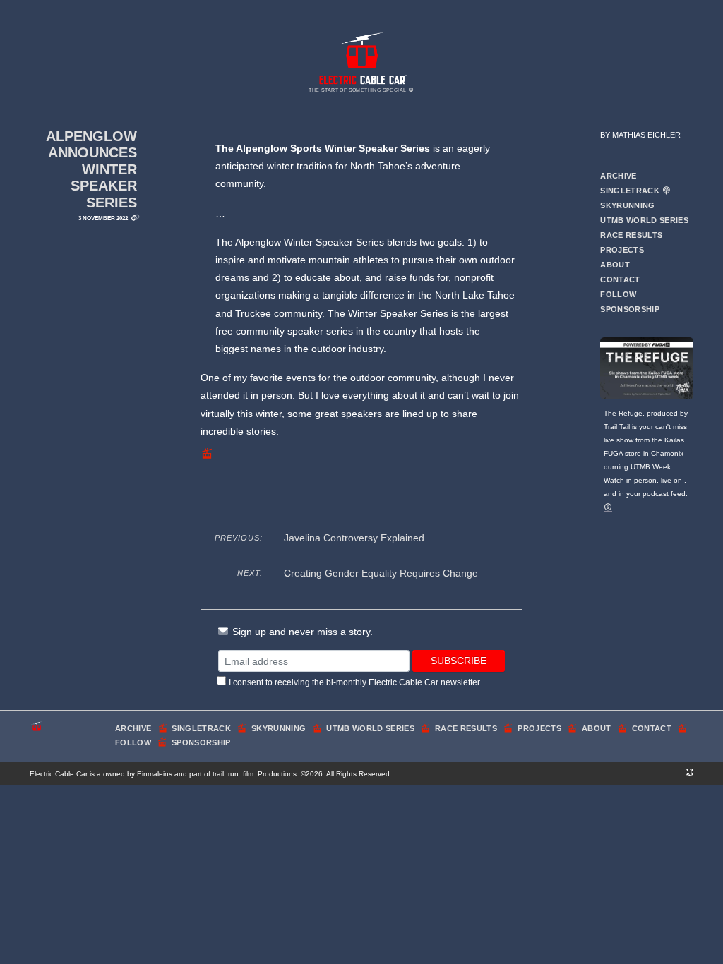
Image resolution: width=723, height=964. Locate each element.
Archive (618, 175)
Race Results (631, 235)
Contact (620, 279)
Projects (622, 250)
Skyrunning (627, 205)
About (615, 264)
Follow (618, 294)
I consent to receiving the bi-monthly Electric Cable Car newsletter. (355, 682)
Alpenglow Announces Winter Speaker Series (91, 169)
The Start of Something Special (358, 90)
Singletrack (631, 190)
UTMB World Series (644, 220)
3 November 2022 (103, 218)
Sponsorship (629, 309)
